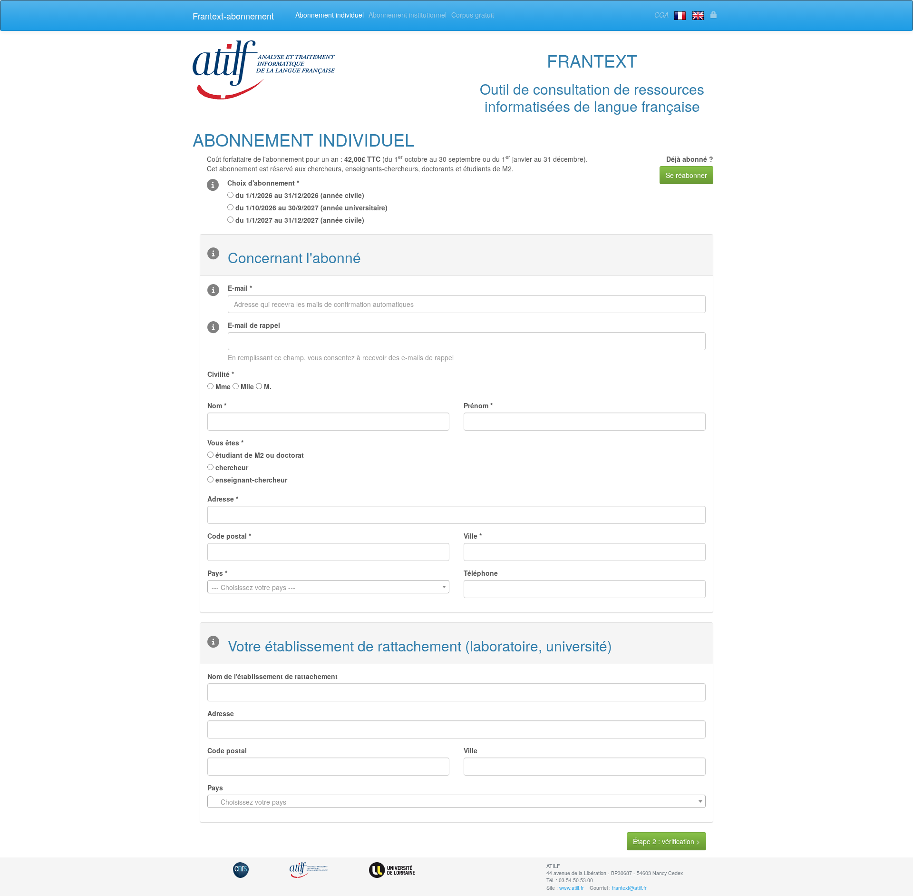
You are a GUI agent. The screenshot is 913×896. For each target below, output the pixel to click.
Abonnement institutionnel (408, 15)
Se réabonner (686, 175)
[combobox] (328, 586)
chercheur (231, 467)
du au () (298, 195)
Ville (470, 750)
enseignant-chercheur (250, 479)
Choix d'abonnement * (263, 182)
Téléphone (481, 573)
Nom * (216, 405)
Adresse (220, 713)
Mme (222, 386)
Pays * (217, 573)
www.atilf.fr (571, 887)
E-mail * (240, 288)
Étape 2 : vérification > (666, 841)
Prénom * (478, 405)
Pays (215, 787)
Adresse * (222, 498)
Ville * (473, 536)
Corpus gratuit (472, 15)
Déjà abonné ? (689, 159)
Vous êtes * (225, 442)
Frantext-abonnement (233, 16)
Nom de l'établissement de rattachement (272, 676)
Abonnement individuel (329, 15)
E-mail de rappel (254, 325)
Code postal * (229, 536)
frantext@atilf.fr (629, 887)
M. (267, 386)
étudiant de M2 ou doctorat (259, 455)
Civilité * (220, 374)
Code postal (227, 750)
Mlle (246, 386)
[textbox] (328, 587)
